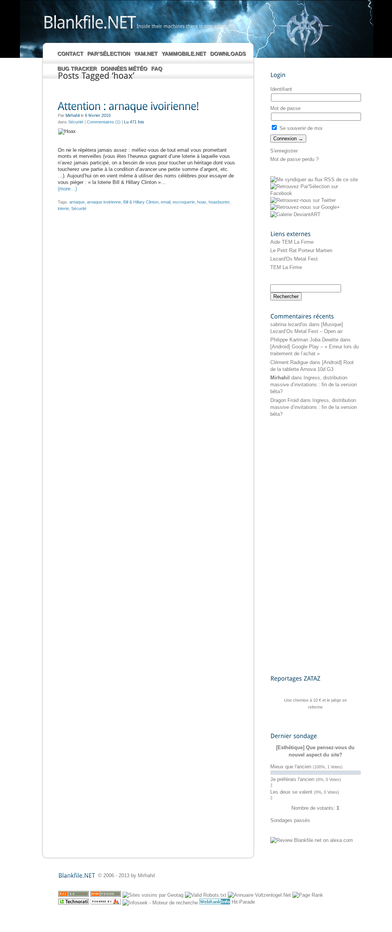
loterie (63, 208)
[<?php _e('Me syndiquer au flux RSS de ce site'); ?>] (314, 179)
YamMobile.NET (184, 54)
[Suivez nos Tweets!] (303, 200)
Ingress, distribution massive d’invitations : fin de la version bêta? (313, 384)
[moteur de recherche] (160, 903)
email (165, 202)
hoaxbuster (219, 202)
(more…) (67, 189)
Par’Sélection (109, 54)
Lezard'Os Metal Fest (294, 259)
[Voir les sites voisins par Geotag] (152, 895)
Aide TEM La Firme (292, 242)
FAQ (157, 69)
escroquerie (184, 202)
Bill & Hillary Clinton (140, 202)
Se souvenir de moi (300, 128)
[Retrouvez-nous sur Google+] (305, 207)
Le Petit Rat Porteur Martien (301, 250)
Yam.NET (146, 54)
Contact (71, 54)
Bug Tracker (77, 69)
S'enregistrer (284, 151)
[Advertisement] (301, 546)
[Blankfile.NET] (89, 21)
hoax (201, 202)
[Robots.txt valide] (205, 895)
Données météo (124, 69)
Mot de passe (285, 108)
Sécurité (75, 122)
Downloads (228, 54)
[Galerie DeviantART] (295, 214)
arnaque (77, 202)
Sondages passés (290, 820)
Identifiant (281, 89)
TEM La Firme (286, 267)
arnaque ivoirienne (104, 202)
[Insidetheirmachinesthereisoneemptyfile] (186, 26)
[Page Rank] (307, 895)
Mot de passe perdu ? (294, 159)
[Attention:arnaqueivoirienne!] (148, 106)
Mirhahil (280, 378)
